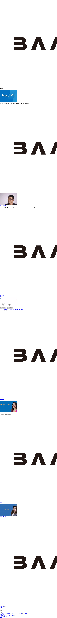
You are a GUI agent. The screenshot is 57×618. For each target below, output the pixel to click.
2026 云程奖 (25, 613)
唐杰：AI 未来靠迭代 (3, 205)
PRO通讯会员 (4, 615)
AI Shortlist (14, 613)
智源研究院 (2, 295)
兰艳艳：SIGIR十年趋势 (3, 516)
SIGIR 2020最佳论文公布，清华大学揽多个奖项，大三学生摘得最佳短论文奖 (11, 309)
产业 (1, 296)
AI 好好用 (21, 613)
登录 (1, 617)
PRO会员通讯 (6, 613)
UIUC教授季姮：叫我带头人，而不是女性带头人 (7, 412)
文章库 (2, 613)
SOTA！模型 (10, 613)
